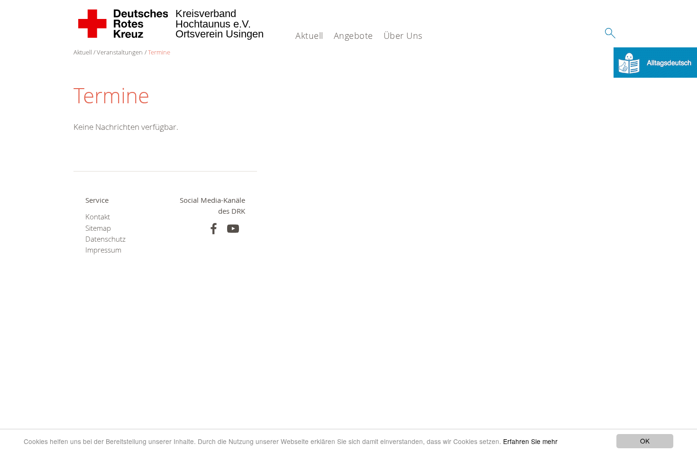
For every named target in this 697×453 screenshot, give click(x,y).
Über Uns (403, 35)
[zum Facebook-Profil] (214, 229)
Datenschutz (105, 239)
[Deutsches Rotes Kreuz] (123, 23)
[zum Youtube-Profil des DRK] (233, 229)
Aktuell (309, 35)
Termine (159, 52)
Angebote (353, 35)
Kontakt (97, 216)
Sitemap (98, 228)
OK (645, 440)
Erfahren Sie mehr (530, 441)
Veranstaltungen (120, 52)
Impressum (103, 249)
